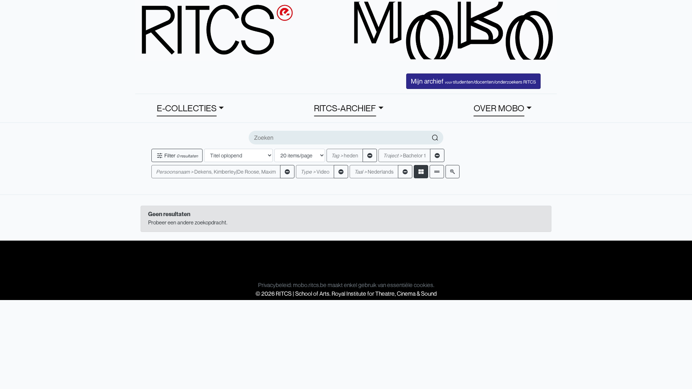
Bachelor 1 (404, 155)
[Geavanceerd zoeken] (452, 171)
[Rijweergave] (437, 171)
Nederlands (374, 172)
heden (344, 155)
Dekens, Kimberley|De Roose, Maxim (216, 172)
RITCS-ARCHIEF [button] (345, 108)
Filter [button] (180, 155)
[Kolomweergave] (421, 171)
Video (315, 172)
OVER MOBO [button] (499, 108)
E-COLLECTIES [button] (187, 108)
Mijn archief (473, 81)
